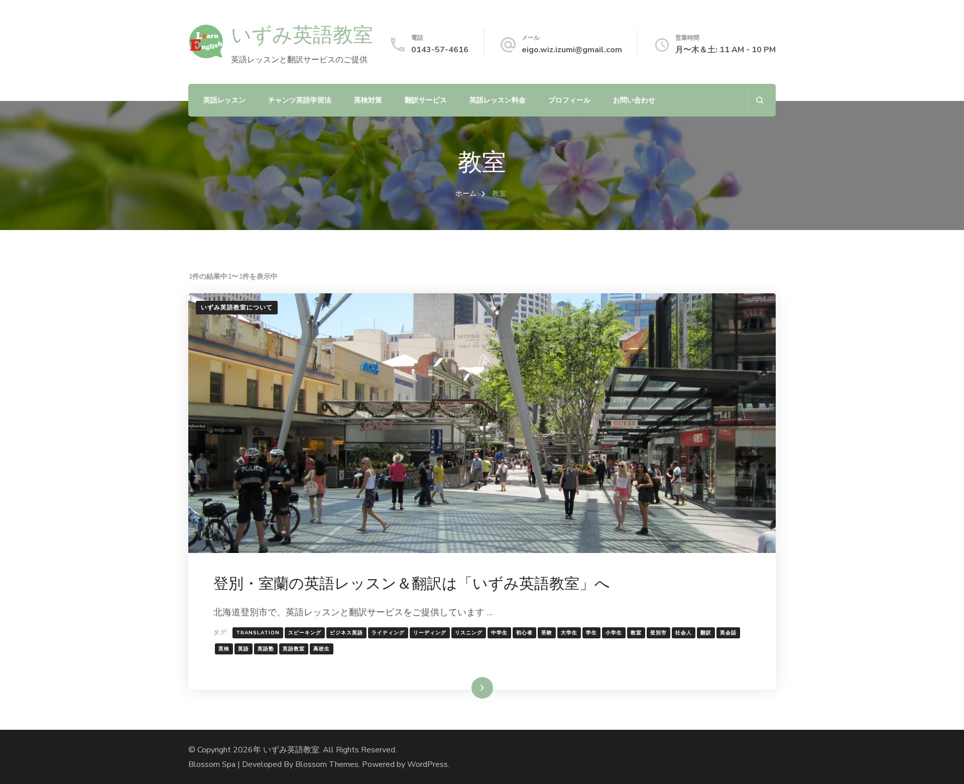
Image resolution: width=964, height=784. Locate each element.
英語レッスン (224, 100)
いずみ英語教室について (237, 307)
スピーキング (304, 632)
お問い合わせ (634, 100)
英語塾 (266, 648)
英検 (223, 648)
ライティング (388, 632)
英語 (243, 648)
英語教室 (294, 648)
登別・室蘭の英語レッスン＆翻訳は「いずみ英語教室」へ (411, 583)
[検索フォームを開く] (759, 100)
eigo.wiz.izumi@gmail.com (572, 49)
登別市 (658, 632)
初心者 (524, 632)
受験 (546, 632)
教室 (636, 632)
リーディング (429, 632)
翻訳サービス (426, 100)
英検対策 (368, 100)
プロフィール (569, 100)
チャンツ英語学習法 (299, 100)
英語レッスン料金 (497, 100)
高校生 (321, 648)
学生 (591, 632)
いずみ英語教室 (302, 34)
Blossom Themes (326, 764)
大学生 (569, 632)
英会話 (728, 632)
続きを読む (467, 688)
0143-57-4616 (439, 49)
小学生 (614, 632)
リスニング (469, 632)
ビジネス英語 (346, 632)
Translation (258, 632)
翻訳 (705, 632)
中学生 (499, 632)
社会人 (683, 632)
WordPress (427, 764)
